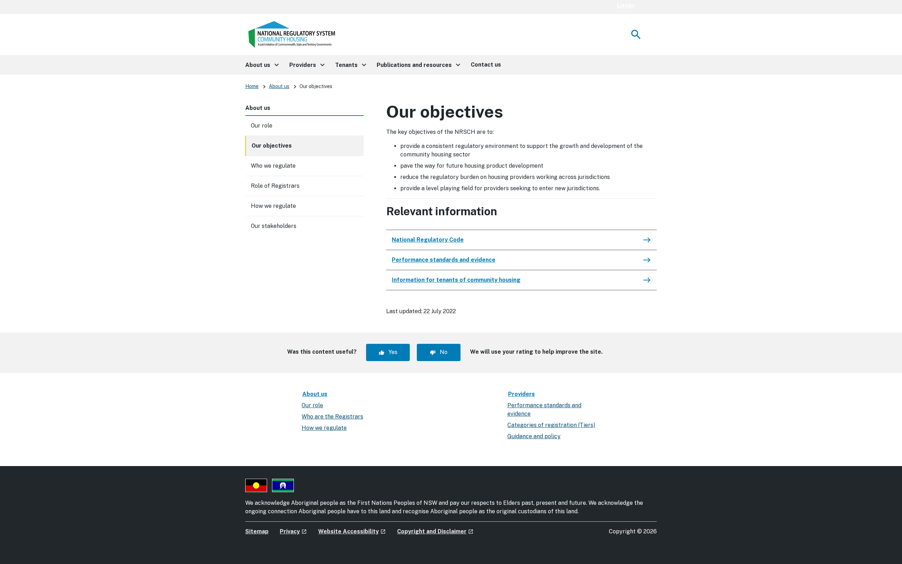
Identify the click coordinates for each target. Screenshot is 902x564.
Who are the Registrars (332, 416)
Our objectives (272, 145)
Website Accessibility (352, 531)
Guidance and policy (534, 436)
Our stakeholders (273, 226)
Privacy (293, 531)
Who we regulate (273, 165)
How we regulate (273, 206)
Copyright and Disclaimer (435, 531)
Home (252, 86)
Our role (261, 125)
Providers (521, 394)
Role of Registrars (275, 185)
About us (279, 86)
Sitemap (256, 531)
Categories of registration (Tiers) (551, 425)
